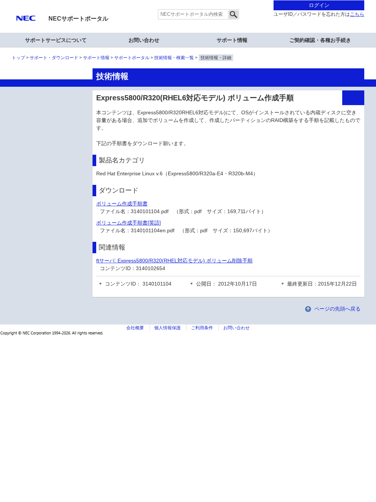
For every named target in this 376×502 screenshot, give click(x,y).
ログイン (319, 5)
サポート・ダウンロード (54, 57)
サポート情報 (232, 40)
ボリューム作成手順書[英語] (128, 223)
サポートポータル (131, 57)
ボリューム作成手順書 (122, 204)
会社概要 (135, 327)
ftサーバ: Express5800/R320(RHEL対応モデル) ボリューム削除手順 (174, 260)
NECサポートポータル (78, 18)
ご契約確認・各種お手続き (320, 40)
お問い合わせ (144, 40)
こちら (357, 14)
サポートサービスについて (56, 40)
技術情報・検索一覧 (174, 57)
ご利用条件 (202, 327)
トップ (18, 57)
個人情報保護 (167, 327)
